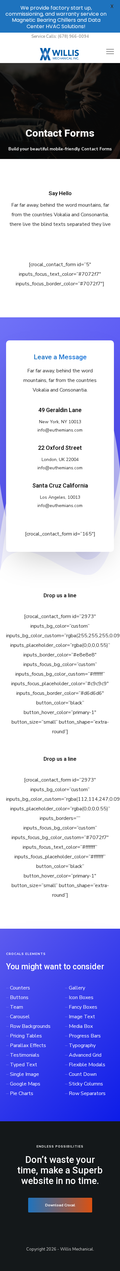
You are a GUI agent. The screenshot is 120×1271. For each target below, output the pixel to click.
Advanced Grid (85, 1055)
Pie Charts (21, 1093)
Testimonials (24, 1055)
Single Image (24, 1074)
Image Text (82, 1016)
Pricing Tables (26, 1035)
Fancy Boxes (83, 1007)
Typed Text (23, 1064)
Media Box (81, 1026)
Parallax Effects (28, 1045)
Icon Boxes (81, 997)
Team (16, 1007)
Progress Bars (85, 1035)
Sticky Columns (86, 1083)
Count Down (83, 1074)
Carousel (20, 1016)
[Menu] (107, 52)
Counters (20, 987)
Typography (82, 1045)
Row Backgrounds (30, 1026)
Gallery (77, 987)
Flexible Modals (87, 1064)
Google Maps (25, 1083)
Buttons (19, 997)
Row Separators (87, 1093)
